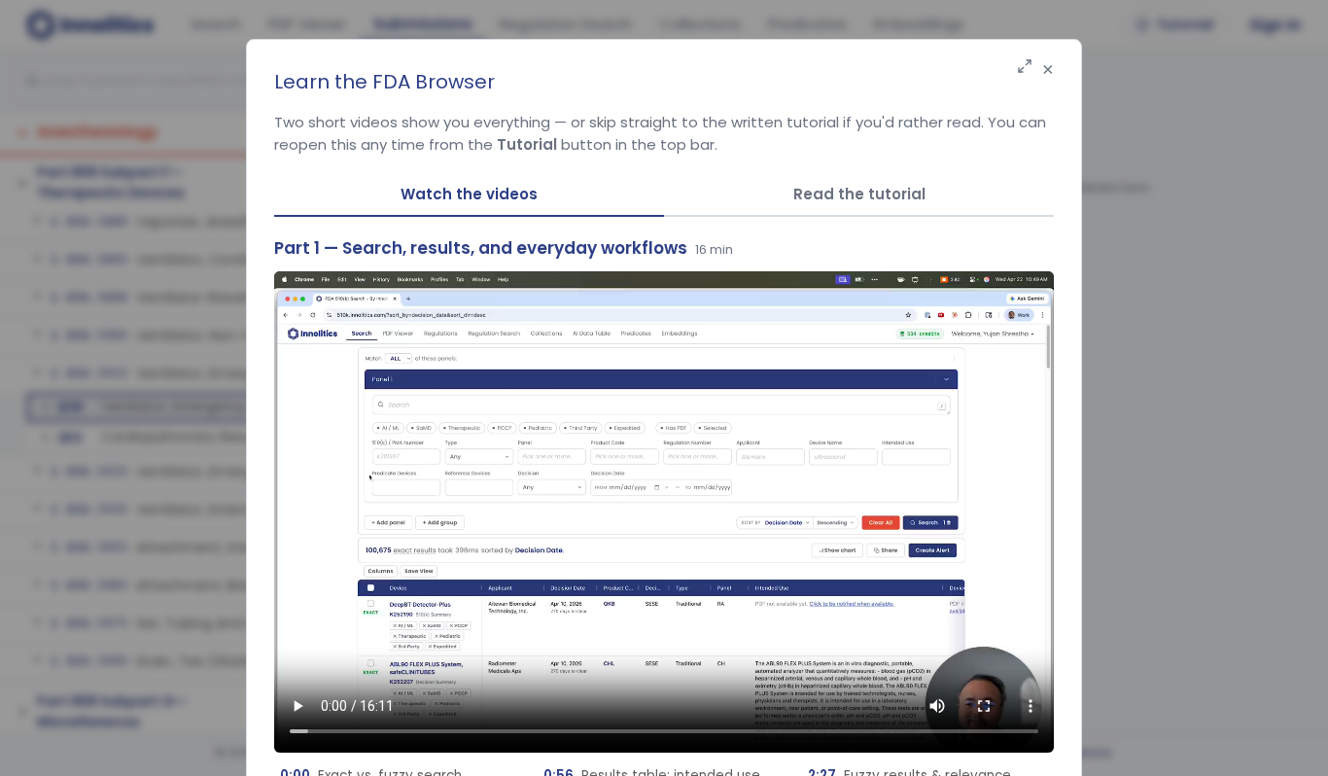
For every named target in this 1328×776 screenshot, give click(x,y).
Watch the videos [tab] (469, 194)
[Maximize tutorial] (1024, 67)
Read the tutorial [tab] (859, 194)
